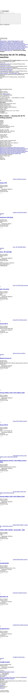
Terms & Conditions (4, 677)
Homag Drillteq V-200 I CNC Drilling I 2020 (12, 392)
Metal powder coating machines (7, 48)
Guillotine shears (4, 44)
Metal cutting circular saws (6, 45)
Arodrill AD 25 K (4, 628)
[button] (14, 31)
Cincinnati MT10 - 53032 (6, 71)
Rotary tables (25, 46)
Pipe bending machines (15, 46)
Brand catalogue (10, 678)
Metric (5, 675)
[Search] (10, 19)
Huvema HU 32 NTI (4, 64)
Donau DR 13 (4, 323)
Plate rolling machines (10, 49)
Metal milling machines (19, 43)
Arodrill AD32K (4, 563)
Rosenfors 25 (4, 596)
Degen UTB (3, 183)
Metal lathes (11, 43)
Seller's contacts (10, 671)
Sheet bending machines (22, 44)
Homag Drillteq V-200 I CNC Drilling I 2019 (12, 496)
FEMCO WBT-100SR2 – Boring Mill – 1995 (12, 530)
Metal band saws (12, 44)
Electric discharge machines (18, 45)
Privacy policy (12, 677)
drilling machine (6, 94)
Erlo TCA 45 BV (4, 289)
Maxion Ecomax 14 (5, 358)
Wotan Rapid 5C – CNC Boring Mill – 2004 (10, 73)
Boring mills (18, 49)
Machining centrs (4, 43)
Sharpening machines (5, 46)
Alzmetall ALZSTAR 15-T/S (6, 68)
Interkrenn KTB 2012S (6, 217)
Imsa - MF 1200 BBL (6, 252)
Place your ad (4, 265)
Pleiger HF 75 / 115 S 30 (6, 66)
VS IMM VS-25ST (5, 662)
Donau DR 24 (4, 425)
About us (2, 671)
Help (5, 671)
